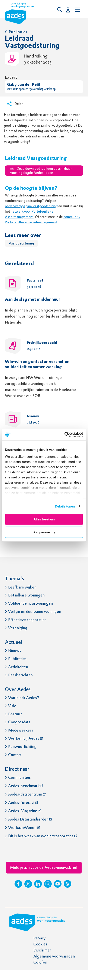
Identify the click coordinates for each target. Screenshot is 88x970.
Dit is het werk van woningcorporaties (40, 835)
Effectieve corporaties (27, 619)
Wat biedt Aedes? (23, 697)
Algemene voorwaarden (54, 956)
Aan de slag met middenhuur (32, 299)
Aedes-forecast (21, 802)
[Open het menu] (77, 9)
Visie (12, 705)
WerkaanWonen (22, 827)
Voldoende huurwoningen (30, 603)
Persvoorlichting (22, 746)
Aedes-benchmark (24, 785)
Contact (15, 754)
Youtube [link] (58, 884)
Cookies (40, 944)
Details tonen (65, 506)
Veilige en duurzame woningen (34, 611)
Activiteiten (18, 666)
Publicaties (18, 31)
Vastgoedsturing (21, 243)
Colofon (40, 962)
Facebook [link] (18, 884)
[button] (61, 10)
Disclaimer (42, 950)
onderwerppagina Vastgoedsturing (31, 206)
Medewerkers (20, 730)
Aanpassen (41, 532)
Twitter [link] (28, 884)
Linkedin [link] (38, 884)
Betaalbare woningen (26, 595)
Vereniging (17, 627)
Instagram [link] (48, 884)
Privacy (39, 938)
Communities (19, 777)
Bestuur (15, 714)
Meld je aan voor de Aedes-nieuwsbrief (44, 867)
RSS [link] (67, 884)
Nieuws (14, 650)
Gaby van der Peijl (23, 85)
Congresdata (19, 721)
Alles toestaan (44, 519)
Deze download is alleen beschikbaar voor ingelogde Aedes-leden (41, 170)
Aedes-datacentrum (25, 794)
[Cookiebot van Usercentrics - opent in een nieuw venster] (64, 434)
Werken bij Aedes (23, 738)
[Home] (19, 14)
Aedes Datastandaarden (28, 819)
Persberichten (20, 675)
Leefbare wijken (22, 587)
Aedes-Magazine (22, 810)
